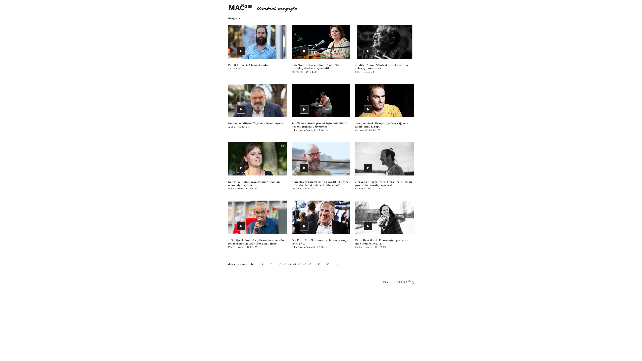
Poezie (232, 188)
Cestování (361, 130)
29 (270, 264)
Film (358, 72)
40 (284, 264)
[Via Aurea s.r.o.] (411, 282)
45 (309, 264)
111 (337, 264)
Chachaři (361, 188)
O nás (386, 282)
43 (299, 264)
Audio (232, 127)
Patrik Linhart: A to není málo (248, 65)
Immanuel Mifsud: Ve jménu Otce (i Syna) (255, 123)
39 (279, 264)
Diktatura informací (303, 130)
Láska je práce (364, 247)
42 (294, 264)
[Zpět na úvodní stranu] (265, 7)
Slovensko (298, 72)
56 (318, 264)
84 (327, 264)
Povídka (297, 188)
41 (289, 264)
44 (304, 264)
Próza (240, 188)
